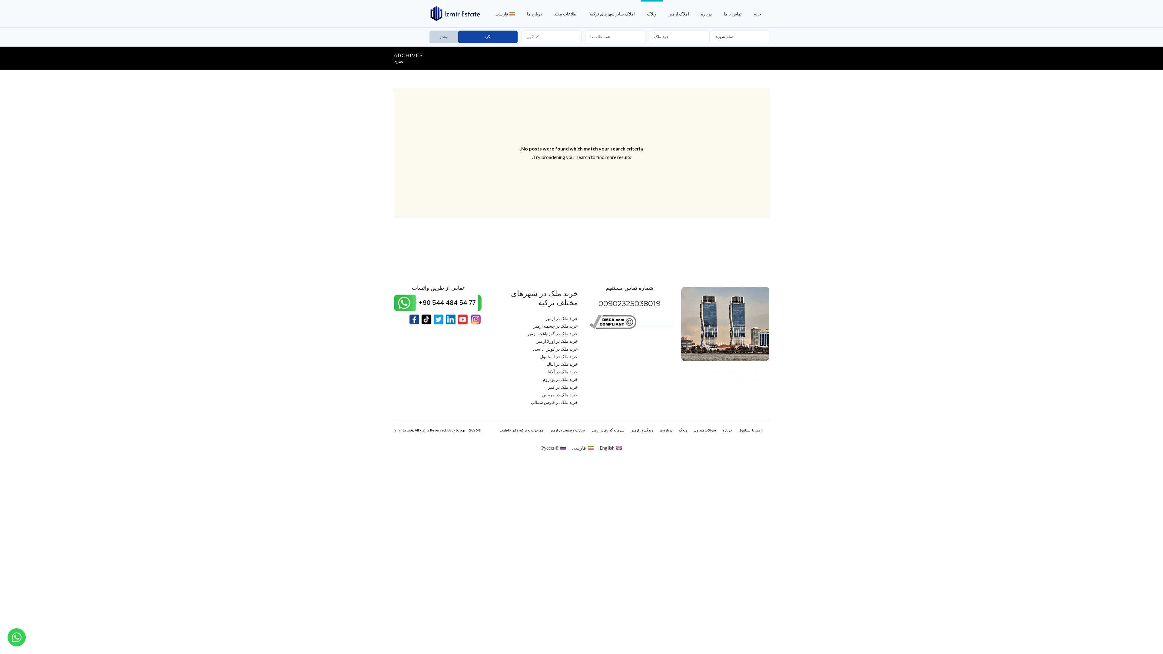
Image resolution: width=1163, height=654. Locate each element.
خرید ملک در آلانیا (563, 371)
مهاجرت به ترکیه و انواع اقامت (521, 430)
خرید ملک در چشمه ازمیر (555, 326)
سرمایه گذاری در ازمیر (608, 430)
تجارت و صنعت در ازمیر (567, 430)
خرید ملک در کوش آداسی (555, 349)
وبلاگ (652, 13)
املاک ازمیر (679, 13)
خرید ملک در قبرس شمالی (554, 402)
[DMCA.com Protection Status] (655, 327)
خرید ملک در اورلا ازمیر (557, 341)
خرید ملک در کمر (563, 387)
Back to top (456, 430)
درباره (706, 13)
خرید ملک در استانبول (559, 356)
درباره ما (534, 13)
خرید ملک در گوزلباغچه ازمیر (552, 333)
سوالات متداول (705, 430)
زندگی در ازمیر (642, 430)
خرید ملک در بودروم (560, 379)
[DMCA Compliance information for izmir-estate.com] (612, 327)
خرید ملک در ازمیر (561, 318)
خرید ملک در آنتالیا (562, 364)
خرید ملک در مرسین (560, 394)
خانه (757, 13)
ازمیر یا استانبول (750, 430)
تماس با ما (733, 13)
